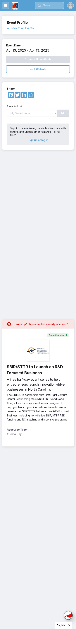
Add (63, 113)
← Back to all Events (20, 28)
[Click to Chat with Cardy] (68, 615)
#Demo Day (14, 434)
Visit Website (38, 69)
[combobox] (63, 625)
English (61, 625)
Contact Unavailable (38, 59)
